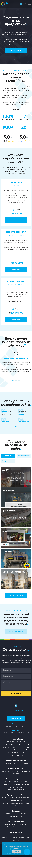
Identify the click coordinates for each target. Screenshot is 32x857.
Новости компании (22, 835)
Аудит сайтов (24, 824)
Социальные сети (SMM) (16, 800)
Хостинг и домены (19, 827)
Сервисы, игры (8, 784)
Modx (8, 771)
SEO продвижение (8, 797)
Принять (17, 852)
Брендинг (16, 811)
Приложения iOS (23, 763)
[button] (14, 59)
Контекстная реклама (22, 797)
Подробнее (16, 220)
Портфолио (26, 837)
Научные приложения (16, 787)
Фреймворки (16, 774)
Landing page (11, 742)
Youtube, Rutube (24, 803)
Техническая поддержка (11, 824)
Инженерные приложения (16, 790)
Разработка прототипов (16, 752)
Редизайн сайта (8, 750)
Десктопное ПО (7, 781)
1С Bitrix (3, 771)
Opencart (21, 771)
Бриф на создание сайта (16, 755)
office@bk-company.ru (23, 732)
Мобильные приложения (16, 760)
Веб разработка (16, 739)
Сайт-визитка (20, 742)
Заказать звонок (16, 718)
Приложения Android (10, 763)
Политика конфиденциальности (11, 837)
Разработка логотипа (12, 813)
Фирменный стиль (16, 816)
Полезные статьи (9, 835)
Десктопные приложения (16, 779)
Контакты (16, 840)
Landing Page (8, 455)
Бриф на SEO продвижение (16, 806)
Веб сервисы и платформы (11, 747)
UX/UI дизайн (25, 747)
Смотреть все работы (16, 595)
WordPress (14, 771)
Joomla (27, 771)
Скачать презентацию (16, 631)
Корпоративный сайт (24, 455)
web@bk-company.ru (8, 732)
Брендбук (23, 813)
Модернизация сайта (21, 750)
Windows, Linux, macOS (21, 781)
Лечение (10, 827)
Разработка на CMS (16, 768)
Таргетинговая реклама (10, 803)
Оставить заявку (16, 50)
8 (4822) (16, 711)
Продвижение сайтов (16, 795)
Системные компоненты (21, 784)
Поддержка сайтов (16, 822)
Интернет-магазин (8, 461)
